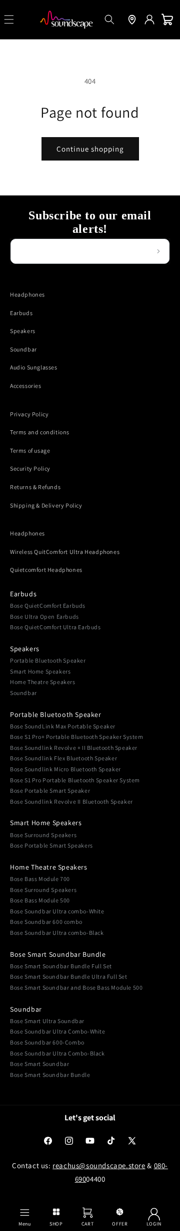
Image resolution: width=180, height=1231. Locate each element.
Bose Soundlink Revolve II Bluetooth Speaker (71, 801)
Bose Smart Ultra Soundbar (47, 1021)
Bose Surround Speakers (43, 835)
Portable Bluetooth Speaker (48, 660)
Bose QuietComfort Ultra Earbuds (55, 627)
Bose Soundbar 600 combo (46, 921)
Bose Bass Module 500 (40, 900)
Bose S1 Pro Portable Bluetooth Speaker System (75, 780)
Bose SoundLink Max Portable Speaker (63, 726)
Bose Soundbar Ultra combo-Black (57, 932)
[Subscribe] (159, 251)
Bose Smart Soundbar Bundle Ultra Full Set (69, 976)
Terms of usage (30, 450)
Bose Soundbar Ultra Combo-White (58, 1031)
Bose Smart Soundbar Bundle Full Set (61, 966)
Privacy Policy (29, 414)
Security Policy (30, 468)
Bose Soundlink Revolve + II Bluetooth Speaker (74, 747)
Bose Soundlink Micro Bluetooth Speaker (65, 769)
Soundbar (23, 349)
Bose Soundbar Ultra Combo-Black (57, 1053)
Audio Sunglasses (34, 367)
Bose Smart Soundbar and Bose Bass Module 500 (76, 987)
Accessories (26, 385)
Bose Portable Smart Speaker (50, 790)
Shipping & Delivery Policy (46, 505)
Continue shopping (90, 149)
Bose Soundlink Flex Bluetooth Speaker (63, 758)
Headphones (27, 294)
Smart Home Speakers (40, 671)
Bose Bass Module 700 (40, 878)
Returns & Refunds (35, 487)
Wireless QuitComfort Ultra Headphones (65, 551)
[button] (110, 19)
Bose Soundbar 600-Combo (47, 1042)
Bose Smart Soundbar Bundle (58, 954)
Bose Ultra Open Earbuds (44, 616)
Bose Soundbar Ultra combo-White (57, 911)
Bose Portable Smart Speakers (51, 845)
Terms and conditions (40, 432)
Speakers (23, 331)
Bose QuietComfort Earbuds (48, 605)
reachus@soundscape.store (98, 1165)
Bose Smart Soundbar (39, 1063)
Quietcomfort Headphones (46, 569)
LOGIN (154, 1224)
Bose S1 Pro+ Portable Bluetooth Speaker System (77, 736)
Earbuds (21, 313)
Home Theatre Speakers (43, 682)
